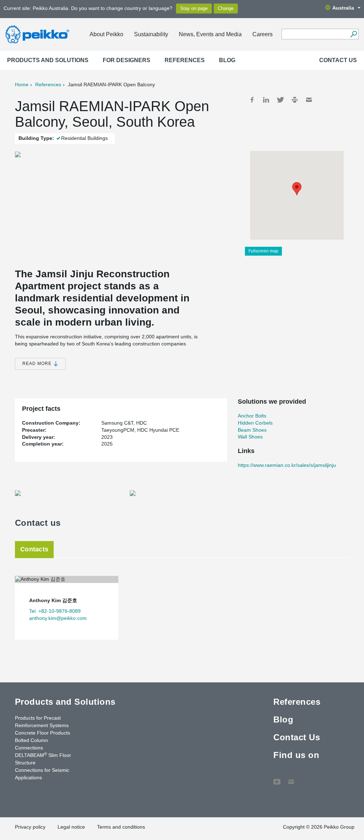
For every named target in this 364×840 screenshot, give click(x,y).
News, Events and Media (210, 34)
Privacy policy (30, 827)
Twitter (280, 99)
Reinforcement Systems (42, 725)
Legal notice (71, 827)
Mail (308, 99)
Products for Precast (38, 718)
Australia (343, 8)
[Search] (353, 34)
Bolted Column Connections (31, 744)
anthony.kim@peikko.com (58, 618)
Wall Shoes (250, 437)
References (185, 60)
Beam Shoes (252, 430)
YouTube (276, 778)
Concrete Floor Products (42, 733)
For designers (126, 60)
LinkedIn (266, 99)
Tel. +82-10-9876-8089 (55, 611)
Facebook (252, 99)
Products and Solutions (48, 60)
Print (294, 99)
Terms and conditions (121, 827)
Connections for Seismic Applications (42, 773)
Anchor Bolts (252, 416)
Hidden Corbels (255, 423)
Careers (262, 34)
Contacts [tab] (34, 549)
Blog (227, 60)
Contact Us (338, 60)
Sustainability (151, 34)
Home (21, 84)
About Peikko (106, 34)
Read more (37, 363)
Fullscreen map (263, 251)
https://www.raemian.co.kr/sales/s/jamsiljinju (287, 465)
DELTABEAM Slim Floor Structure (43, 758)
